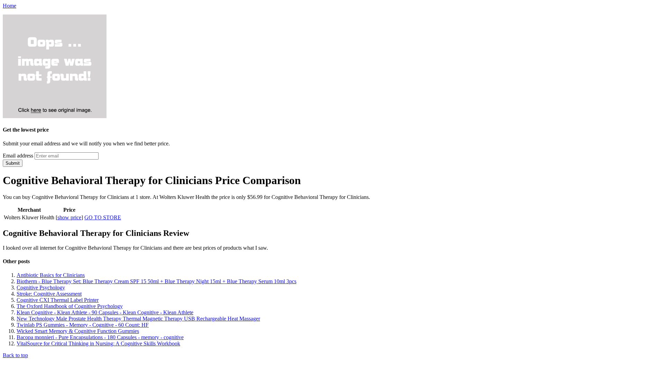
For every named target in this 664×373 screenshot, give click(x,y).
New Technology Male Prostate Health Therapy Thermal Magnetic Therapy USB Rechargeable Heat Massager (138, 319)
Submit (13, 163)
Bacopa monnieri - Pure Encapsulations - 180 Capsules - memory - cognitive (100, 337)
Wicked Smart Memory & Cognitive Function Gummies (78, 331)
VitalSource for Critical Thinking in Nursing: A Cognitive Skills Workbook (98, 343)
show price (69, 217)
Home (9, 6)
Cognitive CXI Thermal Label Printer (58, 300)
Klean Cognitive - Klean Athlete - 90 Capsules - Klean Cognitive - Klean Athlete (105, 312)
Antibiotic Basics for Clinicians (51, 275)
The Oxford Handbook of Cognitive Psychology (70, 306)
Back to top (15, 355)
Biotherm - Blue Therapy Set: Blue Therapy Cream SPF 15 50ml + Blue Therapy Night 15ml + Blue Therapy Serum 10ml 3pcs (156, 281)
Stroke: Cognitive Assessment (49, 294)
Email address (18, 156)
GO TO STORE (102, 217)
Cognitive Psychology (41, 287)
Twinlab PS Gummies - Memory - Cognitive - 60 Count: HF (83, 325)
